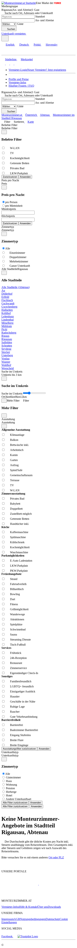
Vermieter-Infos (17, 82)
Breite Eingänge (19, 745)
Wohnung (11, 784)
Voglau (5, 358)
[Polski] (11, 63)
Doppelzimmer (17, 257)
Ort (3, 396)
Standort (40, 16)
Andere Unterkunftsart (18, 799)
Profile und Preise (19, 79)
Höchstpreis (8, 216)
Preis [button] (4, 183)
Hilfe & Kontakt (28, 906)
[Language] (5, 38)
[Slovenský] (16, 63)
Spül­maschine (18, 537)
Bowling (15, 594)
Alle (7, 248)
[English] (3, 63)
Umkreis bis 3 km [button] (11, 374)
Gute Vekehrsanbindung (23, 716)
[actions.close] (4, 132)
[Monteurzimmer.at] (19, 883)
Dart (12, 599)
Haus (9, 781)
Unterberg (7, 355)
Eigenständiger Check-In (24, 673)
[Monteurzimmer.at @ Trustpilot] (28, 936)
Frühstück (15, 652)
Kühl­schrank (17, 542)
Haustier (15, 696)
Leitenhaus (7, 316)
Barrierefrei (16, 724)
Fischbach (7, 300)
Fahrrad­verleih (18, 584)
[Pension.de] (52, 883)
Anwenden (35, 802)
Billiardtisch (17, 589)
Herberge (11, 791)
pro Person (11, 202)
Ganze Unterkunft (19, 265)
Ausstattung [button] (8, 422)
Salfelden (6, 342)
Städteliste (10, 59)
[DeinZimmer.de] (20, 894)
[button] (6, 51)
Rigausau (6, 339)
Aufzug (14, 465)
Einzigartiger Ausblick (22, 691)
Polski (37, 44)
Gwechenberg (9, 306)
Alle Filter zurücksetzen (15, 802)
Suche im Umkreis (11, 371)
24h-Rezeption (18, 657)
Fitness (14, 604)
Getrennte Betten (19, 163)
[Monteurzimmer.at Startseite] (18, 3)
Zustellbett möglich (21, 513)
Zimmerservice (18, 668)
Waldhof (6, 365)
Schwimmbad (18, 629)
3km (7, 396)
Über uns (42, 906)
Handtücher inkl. (19, 523)
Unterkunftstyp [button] (9, 755)
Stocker (5, 352)
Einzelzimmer (17, 252)
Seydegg (6, 348)
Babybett (15, 503)
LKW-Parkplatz (19, 173)
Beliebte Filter (9, 125)
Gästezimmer (13, 777)
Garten (14, 460)
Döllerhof (6, 293)
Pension (10, 788)
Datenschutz (53, 919)
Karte (31, 121)
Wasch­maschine (19, 552)
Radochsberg (8, 332)
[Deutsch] (7, 63)
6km (12, 396)
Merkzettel (27, 59)
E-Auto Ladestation (21, 560)
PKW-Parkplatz (19, 570)
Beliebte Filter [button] (9, 128)
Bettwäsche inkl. (19, 444)
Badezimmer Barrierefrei (24, 730)
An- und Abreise (44, 20)
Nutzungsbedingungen (33, 919)
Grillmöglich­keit (19, 609)
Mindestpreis (8, 209)
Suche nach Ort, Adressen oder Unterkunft (29, 13)
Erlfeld (5, 296)
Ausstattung (8, 419)
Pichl (4, 329)
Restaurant (16, 663)
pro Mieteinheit (13, 205)
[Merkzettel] (28, 33)
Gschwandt (7, 303)
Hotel (9, 795)
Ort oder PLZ (56, 857)
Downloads (54, 906)
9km (17, 396)
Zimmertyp (7, 226)
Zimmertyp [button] (7, 230)
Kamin (14, 455)
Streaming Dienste (20, 639)
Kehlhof (6, 313)
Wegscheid (7, 368)
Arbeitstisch (16, 449)
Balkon (14, 439)
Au (3, 290)
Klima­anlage (17, 434)
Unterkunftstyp (9, 752)
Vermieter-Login (18, 69)
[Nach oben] (3, 865)
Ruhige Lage (17, 706)
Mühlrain (6, 326)
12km (23, 396)
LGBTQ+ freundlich (22, 686)
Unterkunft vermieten (13, 33)
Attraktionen (17, 619)
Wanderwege (17, 614)
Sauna (13, 634)
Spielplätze (16, 624)
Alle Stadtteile (9, 269)
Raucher (15, 711)
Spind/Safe (16, 470)
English (10, 44)
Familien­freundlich (20, 681)
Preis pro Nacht (10, 180)
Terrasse (14, 480)
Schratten (6, 345)
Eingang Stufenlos (20, 735)
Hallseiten (7, 309)
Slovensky (51, 44)
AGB (17, 919)
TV (12, 153)
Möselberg (7, 322)
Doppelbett (16, 508)
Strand (13, 579)
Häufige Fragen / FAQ (21, 85)
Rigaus (5, 335)
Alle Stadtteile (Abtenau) (15, 287)
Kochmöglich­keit (20, 158)
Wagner (5, 361)
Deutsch (24, 44)
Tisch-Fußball (18, 644)
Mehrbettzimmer (18, 261)
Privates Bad (17, 168)
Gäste (20, 23)
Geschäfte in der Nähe (22, 701)
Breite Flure (16, 740)
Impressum (7, 919)
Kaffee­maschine (19, 532)
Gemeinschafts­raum (21, 475)
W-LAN (15, 148)
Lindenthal (7, 319)
